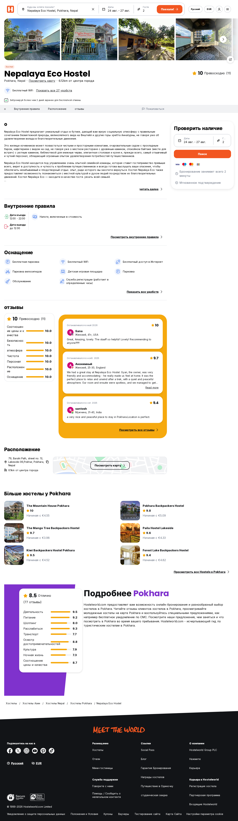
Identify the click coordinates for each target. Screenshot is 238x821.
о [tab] (5, 108)
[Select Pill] (219, 9)
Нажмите (195, 758)
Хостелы (97, 749)
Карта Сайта (174, 813)
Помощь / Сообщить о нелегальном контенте (106, 795)
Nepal (21, 80)
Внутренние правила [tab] (27, 108)
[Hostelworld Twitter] (18, 750)
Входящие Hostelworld (203, 804)
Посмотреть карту (42, 80)
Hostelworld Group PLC (203, 749)
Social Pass (147, 749)
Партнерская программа (204, 795)
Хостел (9, 66)
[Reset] (93, 9)
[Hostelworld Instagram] (26, 750)
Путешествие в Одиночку (157, 786)
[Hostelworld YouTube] (35, 750)
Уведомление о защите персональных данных (36, 813)
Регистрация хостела (202, 786)
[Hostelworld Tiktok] (51, 750)
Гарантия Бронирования (156, 768)
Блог (144, 758)
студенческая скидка (154, 795)
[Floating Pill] (223, 39)
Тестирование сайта (147, 813)
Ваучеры (123, 813)
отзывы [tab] (79, 108)
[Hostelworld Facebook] (10, 750)
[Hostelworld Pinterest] (43, 750)
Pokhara (10, 80)
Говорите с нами (102, 786)
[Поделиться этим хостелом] (230, 59)
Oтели (96, 758)
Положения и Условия (84, 813)
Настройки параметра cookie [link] (204, 813)
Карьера (194, 768)
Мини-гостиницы (102, 768)
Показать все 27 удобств (54, 90)
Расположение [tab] (57, 108)
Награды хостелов (152, 777)
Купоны (108, 813)
